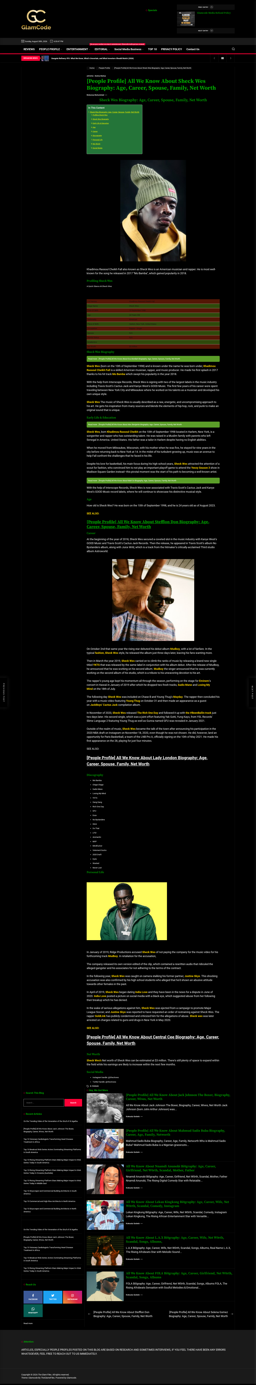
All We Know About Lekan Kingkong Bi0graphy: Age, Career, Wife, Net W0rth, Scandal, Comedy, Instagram (177, 1204)
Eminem (95, 1086)
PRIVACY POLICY (171, 49)
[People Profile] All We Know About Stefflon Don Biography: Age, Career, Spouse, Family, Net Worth (148, 524)
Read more (28, 1323)
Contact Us (192, 49)
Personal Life (98, 140)
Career (95, 131)
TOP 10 (152, 49)
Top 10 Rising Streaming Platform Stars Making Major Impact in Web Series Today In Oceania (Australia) (52, 1171)
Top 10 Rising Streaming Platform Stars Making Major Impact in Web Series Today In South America (52, 1161)
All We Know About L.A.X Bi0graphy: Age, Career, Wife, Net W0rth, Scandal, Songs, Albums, (175, 1240)
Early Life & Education (101, 123)
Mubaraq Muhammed (95, 95)
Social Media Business (127, 49)
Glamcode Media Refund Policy (214, 12)
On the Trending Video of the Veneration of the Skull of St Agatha (51, 1121)
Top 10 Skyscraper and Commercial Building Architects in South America (50, 1192)
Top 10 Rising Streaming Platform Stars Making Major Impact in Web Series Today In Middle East (52, 1182)
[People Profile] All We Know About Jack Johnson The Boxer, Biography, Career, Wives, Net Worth (178, 1097)
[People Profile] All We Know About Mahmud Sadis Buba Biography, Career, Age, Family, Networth (175, 1133)
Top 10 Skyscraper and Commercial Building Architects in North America (50, 1210)
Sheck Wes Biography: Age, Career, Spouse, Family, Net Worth (114, 112)
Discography (97, 136)
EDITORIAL (101, 49)
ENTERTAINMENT (79, 48)
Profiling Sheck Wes (100, 115)
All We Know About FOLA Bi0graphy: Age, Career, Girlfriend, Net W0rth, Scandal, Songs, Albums (179, 1275)
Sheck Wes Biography (101, 119)
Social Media (97, 148)
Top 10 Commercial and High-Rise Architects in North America (49, 1201)
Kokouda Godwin (133, 1117)
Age (94, 127)
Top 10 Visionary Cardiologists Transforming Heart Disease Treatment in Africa (48, 1140)
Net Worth (96, 144)
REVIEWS (29, 49)
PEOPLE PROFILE (49, 49)
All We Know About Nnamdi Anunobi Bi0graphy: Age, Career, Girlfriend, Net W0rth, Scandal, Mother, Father (171, 1168)
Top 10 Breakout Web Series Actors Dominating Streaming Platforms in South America (52, 1151)
